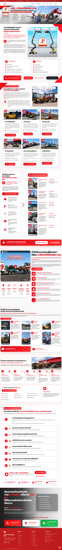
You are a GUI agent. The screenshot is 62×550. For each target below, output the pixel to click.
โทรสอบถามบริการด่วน (53, 77)
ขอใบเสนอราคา (29, 77)
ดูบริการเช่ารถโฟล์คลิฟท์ (10, 135)
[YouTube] (57, 1)
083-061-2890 (49, 536)
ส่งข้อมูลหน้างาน (55, 242)
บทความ (43, 3)
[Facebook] (53, 1)
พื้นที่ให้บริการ (38, 3)
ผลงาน (47, 3)
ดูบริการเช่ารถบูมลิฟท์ (9, 164)
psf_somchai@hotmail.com (50, 539)
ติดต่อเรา (56, 3)
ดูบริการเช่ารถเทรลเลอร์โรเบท (29, 164)
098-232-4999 (49, 538)
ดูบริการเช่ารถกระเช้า (46, 133)
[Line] (55, 1)
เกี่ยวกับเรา (51, 3)
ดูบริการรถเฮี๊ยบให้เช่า (46, 163)
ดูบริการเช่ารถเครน (27, 133)
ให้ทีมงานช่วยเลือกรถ (42, 242)
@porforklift (48, 541)
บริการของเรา (33, 3)
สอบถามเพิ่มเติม (41, 472)
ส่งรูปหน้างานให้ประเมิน (40, 77)
